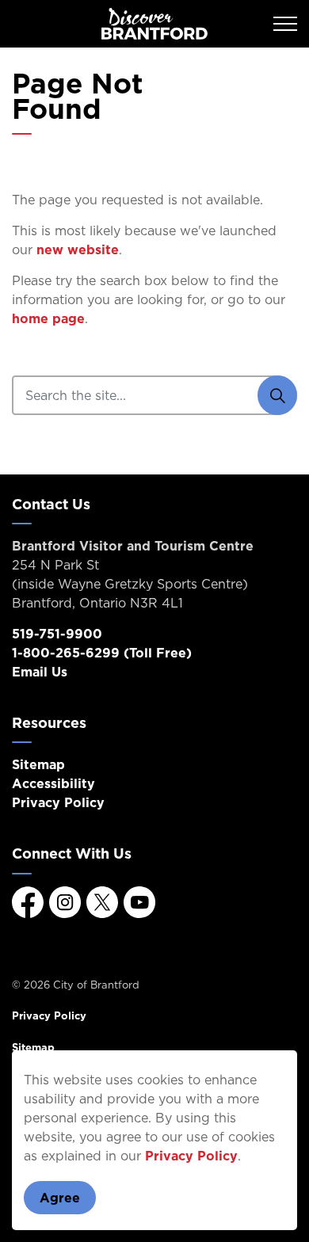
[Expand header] (285, 24)
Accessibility (53, 783)
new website (77, 249)
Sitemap (38, 764)
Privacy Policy (191, 1155)
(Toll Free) (102, 652)
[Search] (277, 395)
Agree (60, 1197)
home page (48, 318)
